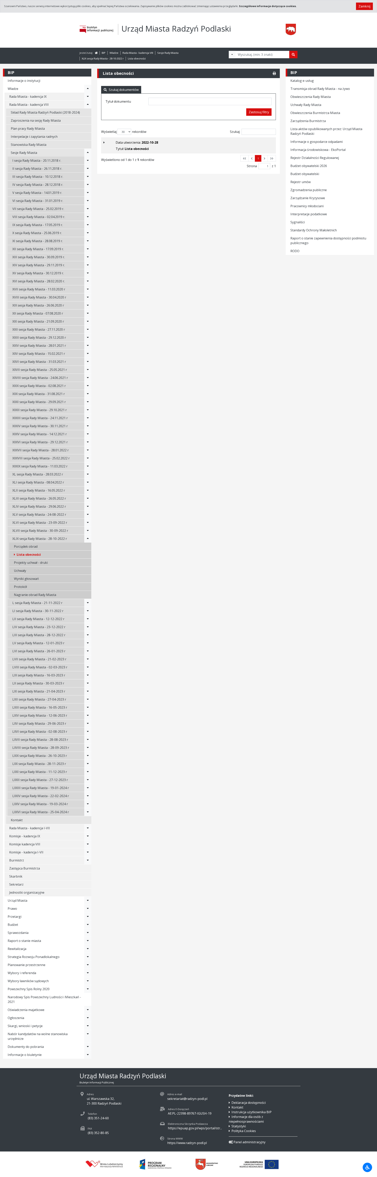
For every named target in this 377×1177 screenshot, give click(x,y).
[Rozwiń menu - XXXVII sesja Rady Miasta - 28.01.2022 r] (87, 450)
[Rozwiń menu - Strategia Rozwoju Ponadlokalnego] (87, 957)
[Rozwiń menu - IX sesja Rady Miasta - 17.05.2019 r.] (87, 225)
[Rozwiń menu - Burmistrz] (87, 860)
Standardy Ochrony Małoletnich (313, 230)
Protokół (20, 587)
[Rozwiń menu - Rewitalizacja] (87, 949)
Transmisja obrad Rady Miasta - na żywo (320, 89)
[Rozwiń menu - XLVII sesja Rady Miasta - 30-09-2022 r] (87, 531)
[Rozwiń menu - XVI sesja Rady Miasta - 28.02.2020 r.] (87, 281)
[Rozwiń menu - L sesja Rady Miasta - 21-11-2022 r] (87, 603)
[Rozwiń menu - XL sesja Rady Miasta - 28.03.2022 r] (87, 474)
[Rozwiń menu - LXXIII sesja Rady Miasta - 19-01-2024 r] (87, 788)
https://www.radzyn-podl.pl (187, 1143)
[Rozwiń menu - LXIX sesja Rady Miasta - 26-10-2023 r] (87, 756)
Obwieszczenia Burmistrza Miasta (315, 113)
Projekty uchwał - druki (31, 562)
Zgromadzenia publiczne (308, 190)
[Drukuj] (274, 73)
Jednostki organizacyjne (26, 892)
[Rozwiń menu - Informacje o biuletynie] (87, 1055)
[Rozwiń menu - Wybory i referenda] (87, 973)
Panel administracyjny (249, 1142)
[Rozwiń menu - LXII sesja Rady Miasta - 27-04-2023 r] (87, 699)
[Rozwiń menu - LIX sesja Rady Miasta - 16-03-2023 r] (87, 675)
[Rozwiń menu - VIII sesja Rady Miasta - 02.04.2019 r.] (87, 217)
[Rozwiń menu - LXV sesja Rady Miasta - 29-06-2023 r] (87, 723)
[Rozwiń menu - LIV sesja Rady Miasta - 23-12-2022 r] (87, 627)
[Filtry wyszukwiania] (232, 54)
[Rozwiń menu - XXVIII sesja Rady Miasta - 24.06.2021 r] (87, 378)
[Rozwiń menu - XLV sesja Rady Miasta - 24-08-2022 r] (87, 514)
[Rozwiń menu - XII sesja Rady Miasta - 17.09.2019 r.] (87, 249)
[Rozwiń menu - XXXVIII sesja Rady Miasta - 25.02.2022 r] (87, 458)
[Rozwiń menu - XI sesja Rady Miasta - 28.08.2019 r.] (87, 241)
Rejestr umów (300, 182)
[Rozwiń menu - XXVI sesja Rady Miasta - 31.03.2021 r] (87, 362)
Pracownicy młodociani (307, 206)
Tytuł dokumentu (118, 101)
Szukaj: (235, 132)
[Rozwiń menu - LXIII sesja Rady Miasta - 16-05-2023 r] (87, 707)
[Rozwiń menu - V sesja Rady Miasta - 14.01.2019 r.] (87, 193)
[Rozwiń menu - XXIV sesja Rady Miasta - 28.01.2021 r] (87, 345)
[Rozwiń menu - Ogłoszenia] (87, 1018)
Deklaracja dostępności (249, 1102)
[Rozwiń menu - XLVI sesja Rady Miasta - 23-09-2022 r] (87, 522)
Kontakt (17, 820)
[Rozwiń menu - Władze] (87, 89)
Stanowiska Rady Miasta (28, 144)
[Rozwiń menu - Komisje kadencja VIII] (87, 844)
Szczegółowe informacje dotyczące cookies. (268, 6)
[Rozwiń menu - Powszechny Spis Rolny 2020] (87, 989)
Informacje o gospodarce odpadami (316, 142)
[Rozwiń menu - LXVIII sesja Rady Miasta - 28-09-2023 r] (87, 748)
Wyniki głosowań (26, 579)
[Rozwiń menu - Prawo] (87, 908)
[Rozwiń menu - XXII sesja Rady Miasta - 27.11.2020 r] (87, 329)
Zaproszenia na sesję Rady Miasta (36, 120)
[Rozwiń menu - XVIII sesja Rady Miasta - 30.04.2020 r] (87, 297)
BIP (103, 53)
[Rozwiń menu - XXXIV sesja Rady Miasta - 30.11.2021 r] (87, 426)
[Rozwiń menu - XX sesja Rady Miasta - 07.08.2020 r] (87, 313)
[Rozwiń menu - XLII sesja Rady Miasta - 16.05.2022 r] (87, 490)
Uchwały (20, 570)
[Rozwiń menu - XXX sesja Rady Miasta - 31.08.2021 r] (87, 394)
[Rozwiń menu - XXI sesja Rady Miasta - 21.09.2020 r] (87, 321)
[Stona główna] (96, 53)
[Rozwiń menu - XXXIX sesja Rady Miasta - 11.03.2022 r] (87, 466)
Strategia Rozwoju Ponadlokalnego (33, 957)
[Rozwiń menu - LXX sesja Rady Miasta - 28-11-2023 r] (87, 764)
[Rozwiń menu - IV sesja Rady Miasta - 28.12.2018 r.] (87, 185)
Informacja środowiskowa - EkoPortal (318, 150)
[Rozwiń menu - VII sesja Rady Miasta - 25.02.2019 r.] (87, 209)
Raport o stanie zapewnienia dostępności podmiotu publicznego (328, 240)
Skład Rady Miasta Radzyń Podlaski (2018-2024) (45, 112)
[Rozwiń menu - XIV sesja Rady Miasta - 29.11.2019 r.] (87, 265)
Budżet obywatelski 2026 (308, 166)
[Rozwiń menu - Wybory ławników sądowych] (87, 981)
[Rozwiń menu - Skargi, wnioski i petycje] (87, 1026)
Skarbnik (15, 876)
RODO (294, 251)
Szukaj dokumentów (124, 90)
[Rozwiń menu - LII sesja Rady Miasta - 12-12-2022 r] (87, 619)
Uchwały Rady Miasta (305, 105)
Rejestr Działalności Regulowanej (314, 158)
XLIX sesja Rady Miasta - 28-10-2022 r (103, 58)
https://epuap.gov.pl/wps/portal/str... (195, 1128)
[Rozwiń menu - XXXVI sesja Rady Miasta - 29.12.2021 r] (87, 442)
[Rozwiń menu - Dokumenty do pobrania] (87, 1047)
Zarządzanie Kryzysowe (307, 198)
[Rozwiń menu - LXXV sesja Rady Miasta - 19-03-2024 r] (87, 804)
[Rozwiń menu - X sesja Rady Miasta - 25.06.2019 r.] (87, 233)
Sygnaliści (297, 222)
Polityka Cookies (244, 1131)
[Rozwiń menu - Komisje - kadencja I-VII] (87, 852)
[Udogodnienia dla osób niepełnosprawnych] (367, 1167)
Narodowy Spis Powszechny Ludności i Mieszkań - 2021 (44, 999)
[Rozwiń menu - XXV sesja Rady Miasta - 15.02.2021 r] (87, 354)
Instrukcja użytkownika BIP (252, 1112)
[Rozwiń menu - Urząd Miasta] (87, 900)
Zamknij (364, 6)
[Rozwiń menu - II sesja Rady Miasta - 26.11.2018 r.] (87, 168)
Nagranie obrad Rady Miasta (35, 595)
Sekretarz (16, 884)
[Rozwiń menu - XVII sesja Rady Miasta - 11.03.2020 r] (87, 289)
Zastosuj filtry (259, 112)
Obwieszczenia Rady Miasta (310, 97)
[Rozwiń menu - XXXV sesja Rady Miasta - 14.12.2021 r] (87, 434)
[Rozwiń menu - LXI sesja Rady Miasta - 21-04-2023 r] (87, 691)
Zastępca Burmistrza (24, 868)
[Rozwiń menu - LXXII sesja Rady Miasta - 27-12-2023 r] (87, 780)
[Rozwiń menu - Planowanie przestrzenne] (87, 965)
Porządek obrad (26, 546)
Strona (252, 166)
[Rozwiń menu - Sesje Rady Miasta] (87, 153)
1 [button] (258, 158)
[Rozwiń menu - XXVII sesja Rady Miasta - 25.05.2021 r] (87, 370)
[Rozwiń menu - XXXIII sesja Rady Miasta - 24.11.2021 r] (87, 418)
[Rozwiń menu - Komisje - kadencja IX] (87, 836)
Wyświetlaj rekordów (123, 132)
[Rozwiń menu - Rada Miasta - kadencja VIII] (87, 105)
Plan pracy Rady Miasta (28, 128)
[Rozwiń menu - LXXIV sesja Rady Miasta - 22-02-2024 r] (87, 796)
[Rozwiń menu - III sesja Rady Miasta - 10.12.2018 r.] (87, 177)
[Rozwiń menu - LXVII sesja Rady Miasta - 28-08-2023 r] (87, 740)
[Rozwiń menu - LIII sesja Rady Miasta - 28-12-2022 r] (87, 635)
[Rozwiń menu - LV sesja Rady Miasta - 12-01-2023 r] (87, 643)
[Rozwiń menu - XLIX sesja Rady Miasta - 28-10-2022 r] (87, 539)
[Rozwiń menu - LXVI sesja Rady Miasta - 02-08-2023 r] (87, 731)
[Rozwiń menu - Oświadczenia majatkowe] (87, 1010)
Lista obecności (137, 58)
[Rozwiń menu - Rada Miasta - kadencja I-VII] (87, 828)
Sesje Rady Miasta (167, 53)
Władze (114, 53)
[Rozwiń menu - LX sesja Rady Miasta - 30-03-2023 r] (87, 683)
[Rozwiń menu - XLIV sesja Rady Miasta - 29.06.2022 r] (87, 506)
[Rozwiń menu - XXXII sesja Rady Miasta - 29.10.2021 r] (87, 410)
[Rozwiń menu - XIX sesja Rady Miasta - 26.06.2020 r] (87, 305)
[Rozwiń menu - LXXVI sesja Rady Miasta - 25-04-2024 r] (87, 812)
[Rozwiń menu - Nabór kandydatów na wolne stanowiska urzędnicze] (87, 1036)
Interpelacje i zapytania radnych (34, 136)
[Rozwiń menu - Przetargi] (87, 917)
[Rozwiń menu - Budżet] (87, 925)
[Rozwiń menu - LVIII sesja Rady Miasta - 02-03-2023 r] (87, 667)
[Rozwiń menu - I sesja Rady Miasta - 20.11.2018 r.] (87, 160)
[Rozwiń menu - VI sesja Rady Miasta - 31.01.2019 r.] (87, 201)
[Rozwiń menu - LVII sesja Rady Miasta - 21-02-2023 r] (87, 659)
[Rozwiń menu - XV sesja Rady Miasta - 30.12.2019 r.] (87, 273)
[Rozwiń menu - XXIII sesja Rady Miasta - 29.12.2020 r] (87, 337)
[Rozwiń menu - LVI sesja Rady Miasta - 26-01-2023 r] (87, 651)
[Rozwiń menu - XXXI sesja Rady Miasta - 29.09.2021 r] (87, 402)
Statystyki (239, 1126)
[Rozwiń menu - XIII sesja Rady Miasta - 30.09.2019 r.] (87, 257)
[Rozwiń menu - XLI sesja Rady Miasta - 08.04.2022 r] (87, 482)
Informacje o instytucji (24, 80)
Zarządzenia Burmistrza (308, 121)
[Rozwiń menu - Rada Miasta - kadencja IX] (87, 96)
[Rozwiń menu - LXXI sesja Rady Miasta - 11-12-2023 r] (87, 772)
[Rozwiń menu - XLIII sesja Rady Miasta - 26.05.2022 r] (87, 498)
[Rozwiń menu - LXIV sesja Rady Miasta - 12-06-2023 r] (87, 715)
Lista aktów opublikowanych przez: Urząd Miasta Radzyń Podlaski (326, 131)
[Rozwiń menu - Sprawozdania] (87, 933)
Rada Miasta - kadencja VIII (138, 53)
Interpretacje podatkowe (308, 214)
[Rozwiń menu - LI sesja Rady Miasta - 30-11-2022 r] (87, 611)
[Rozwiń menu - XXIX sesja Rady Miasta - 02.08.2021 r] (87, 386)
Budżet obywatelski (304, 174)
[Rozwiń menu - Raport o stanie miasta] (87, 941)
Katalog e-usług (302, 80)
